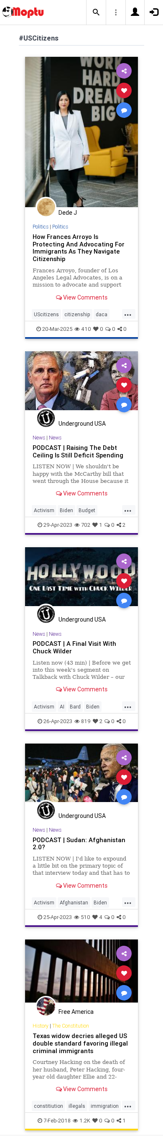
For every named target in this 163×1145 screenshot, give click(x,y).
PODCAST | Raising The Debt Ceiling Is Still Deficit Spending (78, 451)
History (40, 1026)
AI (62, 706)
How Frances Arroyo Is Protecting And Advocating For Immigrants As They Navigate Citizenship (79, 248)
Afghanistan (74, 902)
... (128, 313)
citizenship (77, 314)
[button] (96, 12)
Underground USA (82, 423)
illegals (77, 1106)
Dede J (68, 212)
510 (85, 917)
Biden (66, 510)
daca (101, 314)
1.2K (84, 1120)
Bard (75, 706)
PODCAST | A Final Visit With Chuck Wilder (74, 647)
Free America (76, 1012)
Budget (87, 510)
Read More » (81, 131)
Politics (40, 226)
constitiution (48, 1106)
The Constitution (70, 1026)
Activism (44, 510)
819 (86, 721)
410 (86, 329)
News (39, 437)
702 (85, 524)
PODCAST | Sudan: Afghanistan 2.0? (79, 843)
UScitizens (46, 314)
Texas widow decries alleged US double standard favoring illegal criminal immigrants (80, 1043)
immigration (105, 1106)
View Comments (84, 297)
